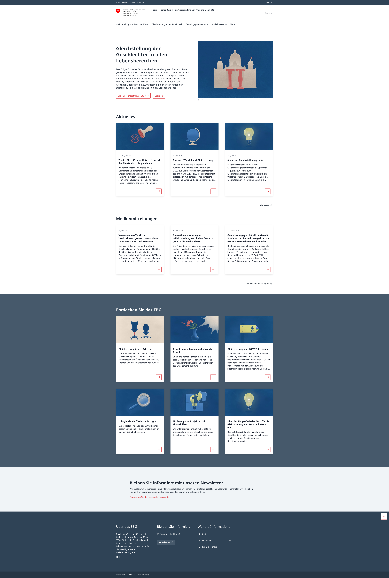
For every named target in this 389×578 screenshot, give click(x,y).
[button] (132, 24)
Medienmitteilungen (208, 546)
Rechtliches (131, 575)
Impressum (120, 575)
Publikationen (205, 540)
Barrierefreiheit (143, 575)
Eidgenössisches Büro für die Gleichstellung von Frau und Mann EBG (182, 10)
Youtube (164, 534)
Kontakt (202, 534)
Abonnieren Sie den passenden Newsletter (150, 497)
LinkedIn (177, 534)
